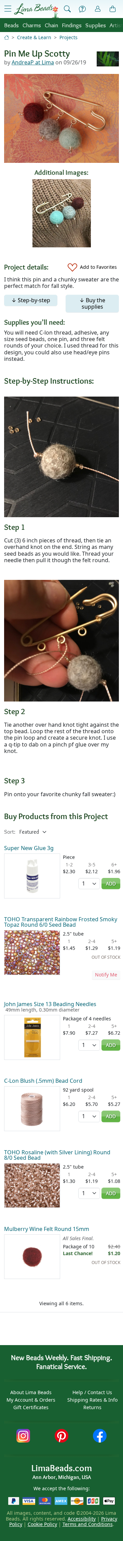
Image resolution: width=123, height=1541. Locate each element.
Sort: (9, 832)
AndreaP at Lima (33, 62)
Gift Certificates (31, 1407)
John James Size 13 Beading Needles (50, 1004)
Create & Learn (34, 37)
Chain (51, 25)
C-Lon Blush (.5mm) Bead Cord (43, 1080)
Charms (32, 25)
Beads (11, 25)
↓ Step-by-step (30, 300)
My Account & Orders (30, 1400)
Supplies (95, 25)
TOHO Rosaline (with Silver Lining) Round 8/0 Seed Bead (57, 1155)
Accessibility (82, 1518)
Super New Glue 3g (29, 848)
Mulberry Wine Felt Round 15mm (46, 1229)
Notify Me (106, 974)
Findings (72, 25)
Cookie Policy (42, 1524)
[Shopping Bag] (112, 9)
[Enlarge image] (61, 456)
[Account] (97, 9)
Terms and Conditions (88, 1524)
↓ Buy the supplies (92, 303)
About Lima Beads (31, 1392)
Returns (92, 1407)
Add (111, 883)
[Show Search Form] (67, 9)
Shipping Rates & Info (92, 1400)
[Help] (82, 9)
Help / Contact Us (92, 1392)
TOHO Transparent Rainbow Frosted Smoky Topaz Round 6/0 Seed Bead (60, 921)
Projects (68, 37)
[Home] (6, 37)
